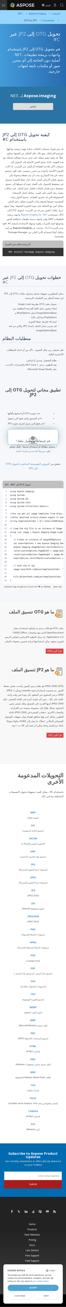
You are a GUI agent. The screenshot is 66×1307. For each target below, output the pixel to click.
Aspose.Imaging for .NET (34, 214)
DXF (33, 968)
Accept (33, 1288)
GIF (33, 825)
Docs (32, 1245)
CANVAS (33, 1111)
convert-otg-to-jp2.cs (15, 586)
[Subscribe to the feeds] (54, 1212)
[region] (33, 536)
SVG (33, 981)
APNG (33, 942)
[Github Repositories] (47, 1212)
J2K (33, 903)
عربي (48, 5)
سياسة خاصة (22, 451)
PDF (33, 1033)
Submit (33, 1184)
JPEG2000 (33, 916)
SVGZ (33, 1098)
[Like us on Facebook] (12, 1212)
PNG (33, 929)
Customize (19, 1296)
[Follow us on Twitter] (19, 1212)
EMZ (33, 1059)
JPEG (33, 877)
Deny (46, 1296)
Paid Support (32, 1260)
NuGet (48, 227)
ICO (33, 1124)
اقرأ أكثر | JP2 (55, 735)
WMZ (33, 1072)
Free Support (32, 1255)
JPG (33, 864)
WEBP (33, 1007)
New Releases (32, 1234)
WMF (33, 1020)
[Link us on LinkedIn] (26, 1212)
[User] (55, 5)
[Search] (62, 5)
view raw (57, 586)
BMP (33, 812)
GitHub (47, 586)
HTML (33, 1046)
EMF (33, 851)
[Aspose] (22, 5)
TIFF (33, 994)
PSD (33, 955)
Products (32, 1229)
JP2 (33, 890)
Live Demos (32, 1250)
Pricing (32, 1239)
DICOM (33, 838)
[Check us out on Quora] (40, 1212)
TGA (33, 1085)
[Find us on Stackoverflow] (33, 1212)
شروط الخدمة (38, 451)
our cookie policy (40, 1281)
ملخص (33, 106)
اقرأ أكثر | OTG (54, 651)
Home (32, 1224)
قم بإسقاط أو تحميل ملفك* (33, 441)
